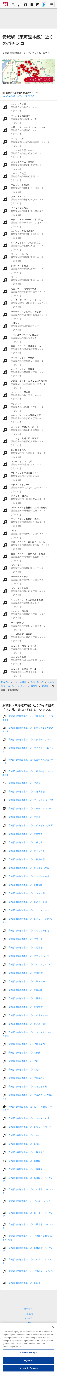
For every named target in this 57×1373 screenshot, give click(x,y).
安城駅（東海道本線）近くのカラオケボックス (31, 800)
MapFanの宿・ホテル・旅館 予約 (18, 96)
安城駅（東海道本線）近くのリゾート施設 (29, 876)
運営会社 (28, 1309)
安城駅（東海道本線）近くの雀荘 (24, 1144)
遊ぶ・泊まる (37, 682)
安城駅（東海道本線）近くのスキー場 (27, 893)
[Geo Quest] (44, 4)
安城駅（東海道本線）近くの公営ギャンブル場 (31, 825)
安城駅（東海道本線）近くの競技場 (26, 885)
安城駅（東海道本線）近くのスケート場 (28, 902)
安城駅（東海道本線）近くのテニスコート (29, 910)
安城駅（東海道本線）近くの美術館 (26, 1007)
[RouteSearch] (19, 4)
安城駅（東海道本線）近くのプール (26, 939)
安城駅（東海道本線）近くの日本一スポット (30, 739)
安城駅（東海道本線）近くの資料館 (26, 973)
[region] (28, 71)
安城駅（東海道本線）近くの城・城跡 (27, 981)
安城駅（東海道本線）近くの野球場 (26, 947)
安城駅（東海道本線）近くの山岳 (24, 1283)
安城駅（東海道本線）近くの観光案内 (27, 1044)
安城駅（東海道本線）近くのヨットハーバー (30, 956)
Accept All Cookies (28, 1368)
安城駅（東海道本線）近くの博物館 (26, 998)
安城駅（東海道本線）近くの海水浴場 (27, 791)
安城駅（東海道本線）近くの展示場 (26, 990)
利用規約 (28, 1313)
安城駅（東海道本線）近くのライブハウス (29, 868)
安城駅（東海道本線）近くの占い (24, 1135)
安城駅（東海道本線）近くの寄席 (24, 817)
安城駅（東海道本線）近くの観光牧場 (27, 859)
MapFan (5, 682)
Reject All (28, 1360)
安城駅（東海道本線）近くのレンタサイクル (30, 964)
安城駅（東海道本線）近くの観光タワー (28, 1152)
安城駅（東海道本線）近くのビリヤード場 (29, 930)
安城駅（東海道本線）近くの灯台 (24, 1069)
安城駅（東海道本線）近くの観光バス (27, 1052)
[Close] (53, 1327)
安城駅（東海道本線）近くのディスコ (27, 851)
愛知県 (34, 686)
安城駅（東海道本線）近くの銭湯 (24, 1161)
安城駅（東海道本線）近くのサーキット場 (29, 1118)
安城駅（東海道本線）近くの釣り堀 (26, 842)
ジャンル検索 (20, 682)
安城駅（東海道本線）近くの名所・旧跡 (28, 1024)
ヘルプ (28, 1318)
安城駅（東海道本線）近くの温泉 (24, 783)
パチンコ (22, 686)
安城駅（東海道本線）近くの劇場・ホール (29, 1015)
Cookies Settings (28, 1352)
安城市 (45, 686)
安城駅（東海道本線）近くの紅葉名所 (27, 1078)
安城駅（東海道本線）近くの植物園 (26, 834)
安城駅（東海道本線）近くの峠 (23, 1061)
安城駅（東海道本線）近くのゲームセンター (30, 808)
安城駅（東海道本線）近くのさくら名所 (28, 1086)
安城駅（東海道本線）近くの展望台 (26, 1169)
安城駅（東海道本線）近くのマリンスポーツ (30, 1127)
